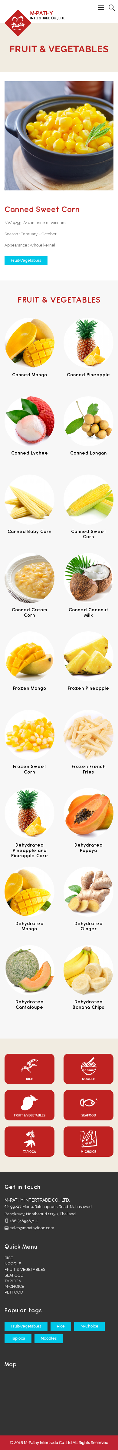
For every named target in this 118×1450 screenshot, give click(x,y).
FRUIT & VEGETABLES (25, 1269)
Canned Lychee (29, 453)
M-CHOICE (14, 1286)
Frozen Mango (29, 689)
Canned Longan (88, 453)
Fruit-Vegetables (26, 260)
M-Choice (89, 1326)
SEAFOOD (14, 1275)
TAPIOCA (13, 1281)
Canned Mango (29, 375)
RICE (9, 1258)
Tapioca (18, 1338)
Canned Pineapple (88, 375)
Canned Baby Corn (29, 532)
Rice (61, 1326)
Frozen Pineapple (88, 689)
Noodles (49, 1338)
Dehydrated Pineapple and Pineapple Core (29, 851)
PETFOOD (14, 1292)
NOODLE (13, 1263)
